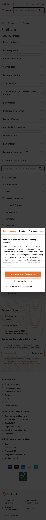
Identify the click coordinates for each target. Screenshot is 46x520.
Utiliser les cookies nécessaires (18, 286)
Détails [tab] (22, 231)
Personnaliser (21, 281)
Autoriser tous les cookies (23, 274)
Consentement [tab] (9, 231)
